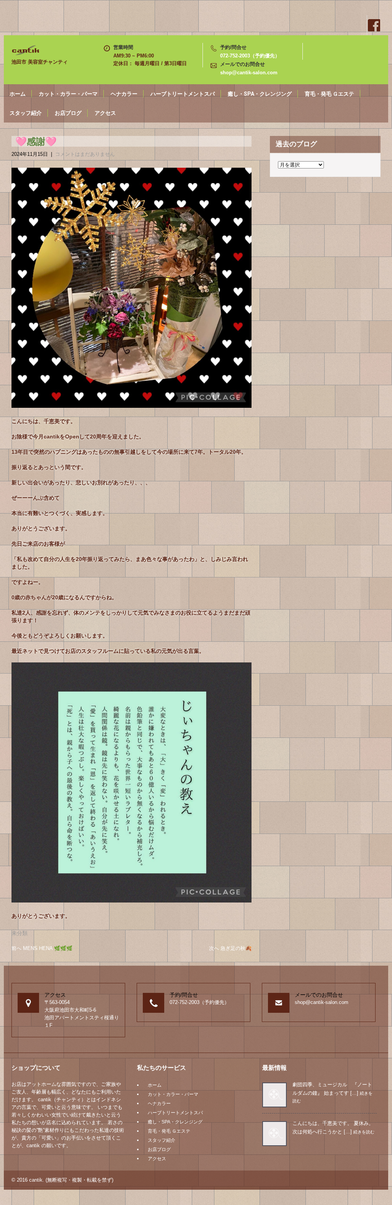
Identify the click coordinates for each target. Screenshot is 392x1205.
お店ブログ (68, 113)
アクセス (105, 113)
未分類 (19, 933)
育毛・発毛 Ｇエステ (329, 94)
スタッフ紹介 (26, 113)
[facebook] (374, 25)
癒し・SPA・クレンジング (260, 94)
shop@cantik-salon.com (249, 72)
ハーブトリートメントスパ (182, 94)
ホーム (18, 94)
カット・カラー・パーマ (68, 94)
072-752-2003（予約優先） (250, 56)
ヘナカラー (124, 94)
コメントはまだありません (85, 154)
